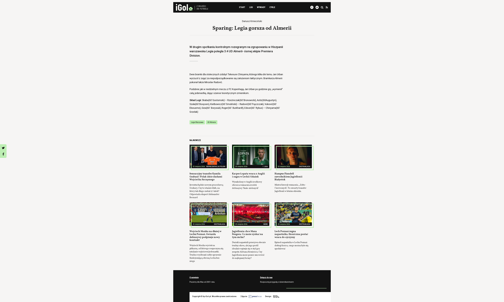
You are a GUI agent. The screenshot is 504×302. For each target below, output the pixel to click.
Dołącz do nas (266, 277)
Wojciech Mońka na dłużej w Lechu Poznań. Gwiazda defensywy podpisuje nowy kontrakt (205, 236)
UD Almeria (212, 122)
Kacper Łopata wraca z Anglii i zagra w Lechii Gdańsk (248, 175)
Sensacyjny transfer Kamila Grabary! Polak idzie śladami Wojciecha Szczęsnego (206, 176)
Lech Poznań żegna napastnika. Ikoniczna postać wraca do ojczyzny (291, 234)
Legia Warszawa (197, 122)
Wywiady (261, 7)
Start (242, 7)
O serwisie (194, 277)
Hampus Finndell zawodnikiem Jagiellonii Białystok (288, 176)
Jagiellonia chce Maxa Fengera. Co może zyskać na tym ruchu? (247, 234)
